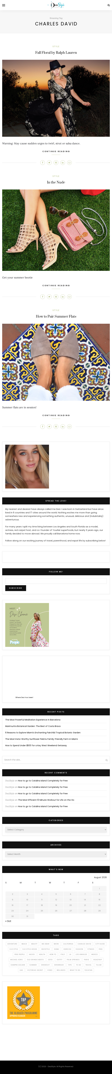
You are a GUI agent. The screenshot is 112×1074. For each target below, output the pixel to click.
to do (78, 965)
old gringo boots (35, 960)
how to (53, 954)
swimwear (59, 965)
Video (49, 970)
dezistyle (45, 949)
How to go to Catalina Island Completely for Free (43, 780)
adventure (12, 944)
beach (24, 944)
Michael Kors (16, 960)
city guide (100, 944)
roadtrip (97, 960)
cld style (14, 949)
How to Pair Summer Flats (56, 316)
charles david (84, 944)
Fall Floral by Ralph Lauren (56, 53)
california (68, 944)
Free (101, 949)
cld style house (29, 949)
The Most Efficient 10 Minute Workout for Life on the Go (46, 799)
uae (21, 970)
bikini (56, 944)
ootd (50, 960)
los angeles (81, 954)
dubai (56, 949)
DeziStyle (9, 780)
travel (88, 965)
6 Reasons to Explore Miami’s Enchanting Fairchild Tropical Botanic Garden (42, 732)
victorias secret (35, 970)
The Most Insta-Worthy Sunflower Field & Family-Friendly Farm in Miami (41, 739)
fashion (79, 949)
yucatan (88, 970)
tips (70, 965)
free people (19, 954)
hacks (32, 954)
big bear (45, 944)
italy (63, 954)
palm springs (73, 960)
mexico (94, 954)
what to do (75, 970)
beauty (34, 944)
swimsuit (45, 965)
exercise (67, 949)
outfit (59, 960)
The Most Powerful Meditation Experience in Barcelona (32, 719)
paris (86, 960)
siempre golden (18, 965)
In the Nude (56, 182)
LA (70, 954)
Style (56, 46)
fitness (91, 949)
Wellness (61, 970)
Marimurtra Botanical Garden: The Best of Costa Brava (33, 726)
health (42, 954)
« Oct (8, 921)
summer (33, 965)
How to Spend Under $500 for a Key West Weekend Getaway (36, 745)
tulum (99, 965)
